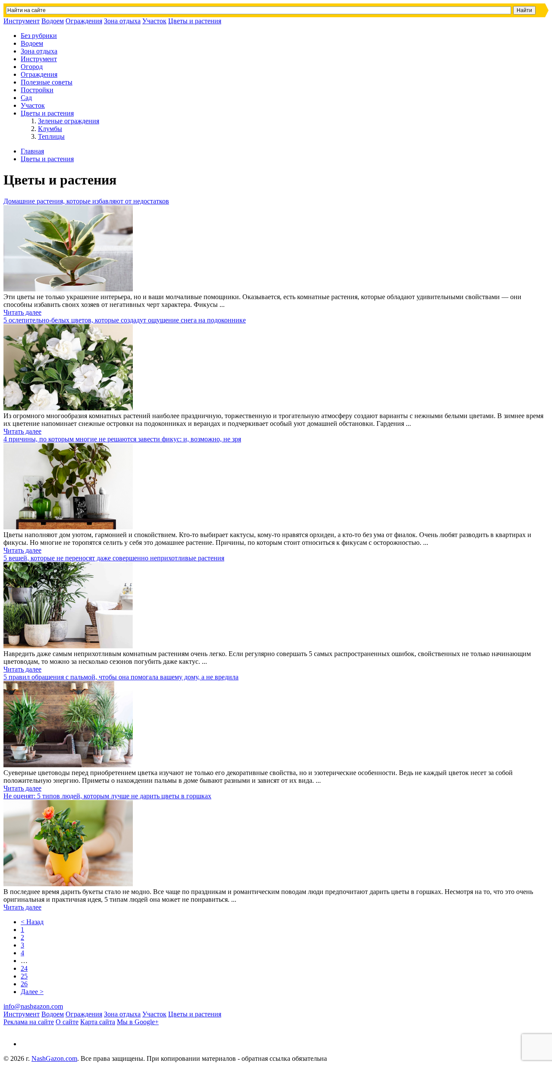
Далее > (32, 991)
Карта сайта (97, 1021)
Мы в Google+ (138, 1021)
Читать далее (22, 312)
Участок (154, 21)
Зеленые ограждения (68, 121)
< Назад (32, 921)
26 (24, 984)
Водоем (52, 21)
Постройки (37, 90)
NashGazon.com (54, 1058)
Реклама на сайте (28, 1021)
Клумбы (50, 128)
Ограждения (84, 21)
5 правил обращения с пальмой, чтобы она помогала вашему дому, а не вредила (120, 677)
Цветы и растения (194, 21)
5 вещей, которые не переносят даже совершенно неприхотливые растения (113, 558)
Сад (26, 97)
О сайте (67, 1021)
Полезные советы (46, 82)
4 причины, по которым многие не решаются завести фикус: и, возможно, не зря (122, 439)
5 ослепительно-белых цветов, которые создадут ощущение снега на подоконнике (124, 320)
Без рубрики (39, 35)
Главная (32, 151)
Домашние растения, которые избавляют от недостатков (86, 201)
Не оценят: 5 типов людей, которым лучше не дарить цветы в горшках (107, 796)
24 (24, 968)
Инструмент (21, 21)
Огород (32, 66)
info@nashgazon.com (33, 1006)
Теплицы (51, 136)
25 (24, 976)
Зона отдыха (122, 21)
